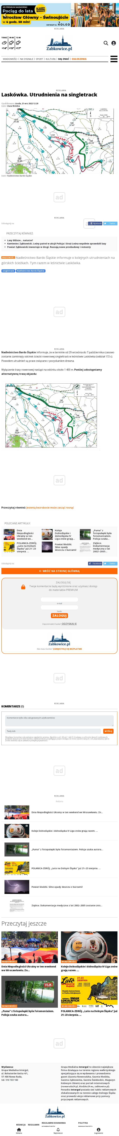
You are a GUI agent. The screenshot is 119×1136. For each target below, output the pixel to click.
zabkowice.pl (101, 1086)
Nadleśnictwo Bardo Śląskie (30, 270)
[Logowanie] (98, 1130)
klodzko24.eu (86, 1086)
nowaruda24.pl (70, 1086)
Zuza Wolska (13, 106)
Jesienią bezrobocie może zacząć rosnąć (50, 507)
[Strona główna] (19, 1130)
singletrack (8, 270)
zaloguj (59, 615)
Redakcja (21, 1124)
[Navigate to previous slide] (5, 15)
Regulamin (33, 1124)
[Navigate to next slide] (114, 15)
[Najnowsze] (58, 1130)
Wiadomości (8, 257)
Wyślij (108, 731)
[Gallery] (59, 15)
